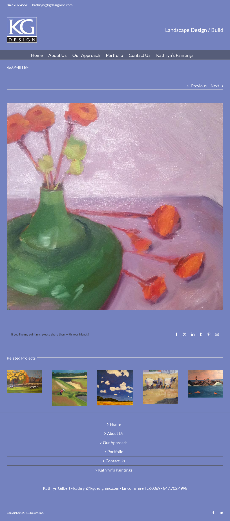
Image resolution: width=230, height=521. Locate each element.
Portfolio (115, 451)
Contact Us (115, 461)
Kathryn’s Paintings (115, 470)
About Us (115, 433)
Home (115, 424)
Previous (199, 85)
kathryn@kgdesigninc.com (52, 5)
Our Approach (115, 443)
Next (215, 85)
